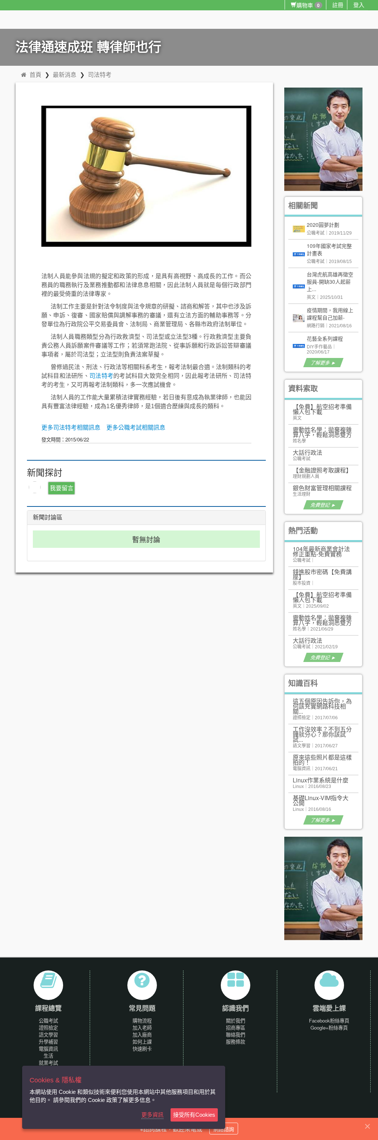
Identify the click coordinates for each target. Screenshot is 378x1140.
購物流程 (142, 1020)
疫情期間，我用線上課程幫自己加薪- (330, 313)
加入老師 (142, 1027)
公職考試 (48, 1020)
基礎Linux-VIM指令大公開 (320, 800)
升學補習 (48, 1041)
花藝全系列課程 (325, 338)
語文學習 (48, 1034)
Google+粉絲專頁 (329, 1027)
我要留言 (61, 488)
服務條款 (235, 1041)
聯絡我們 (235, 1034)
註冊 (337, 4)
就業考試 (48, 1062)
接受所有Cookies (194, 1115)
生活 (48, 1055)
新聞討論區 (47, 517)
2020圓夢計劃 (323, 224)
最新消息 (64, 74)
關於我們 (235, 1020)
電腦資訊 (48, 1048)
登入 (358, 4)
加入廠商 (142, 1034)
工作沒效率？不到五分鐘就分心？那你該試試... (322, 734)
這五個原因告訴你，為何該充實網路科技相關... (322, 706)
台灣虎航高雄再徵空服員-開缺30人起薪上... (330, 281)
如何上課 (142, 1041)
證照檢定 (48, 1027)
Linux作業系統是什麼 (320, 780)
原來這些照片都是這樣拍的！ (322, 760)
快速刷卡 (142, 1048)
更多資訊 (152, 1115)
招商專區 (235, 1027)
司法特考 (99, 74)
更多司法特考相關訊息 (70, 427)
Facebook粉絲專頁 (329, 1020)
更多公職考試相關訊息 (135, 427)
